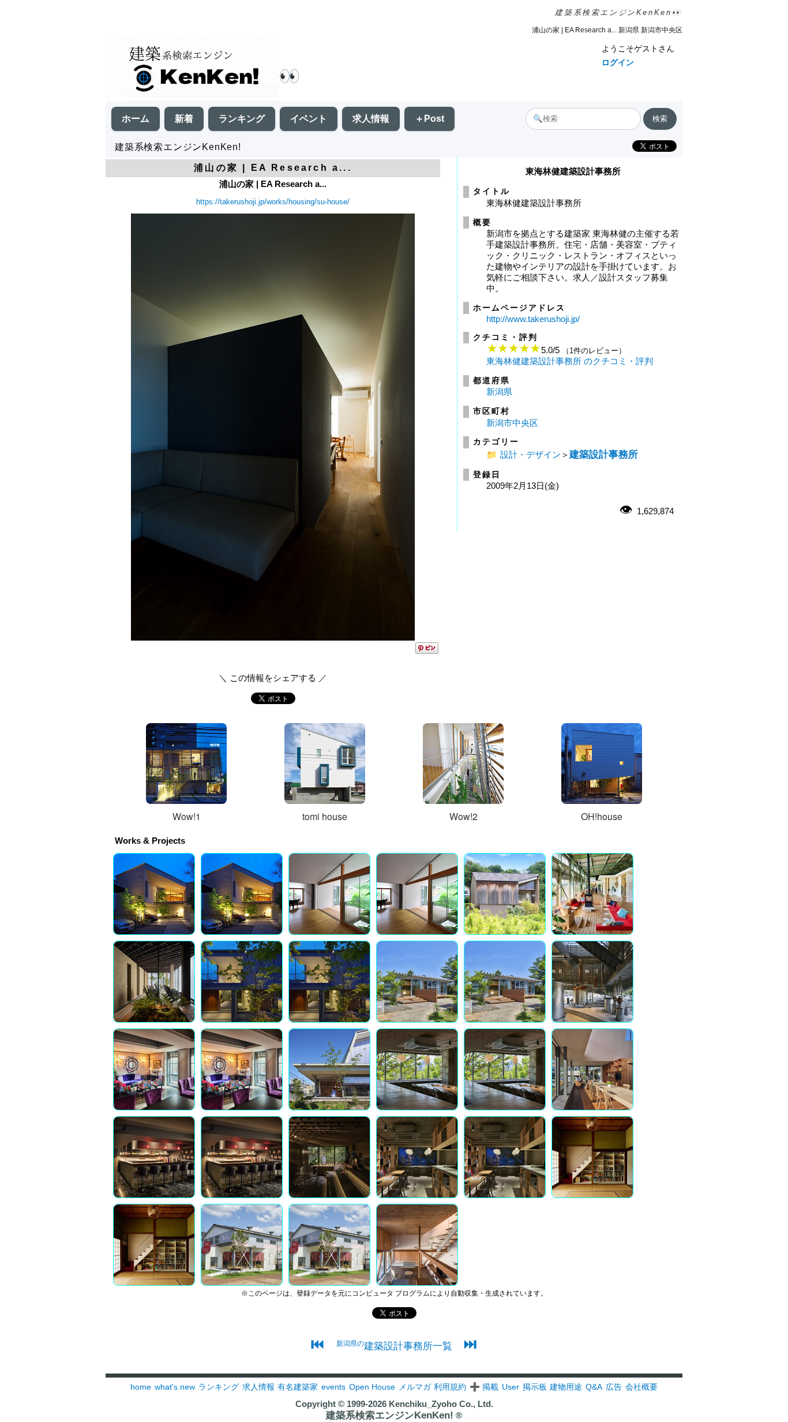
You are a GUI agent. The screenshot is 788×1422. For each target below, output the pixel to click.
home (140, 1386)
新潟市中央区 (512, 423)
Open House (372, 1386)
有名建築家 (297, 1386)
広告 (614, 1386)
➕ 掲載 (484, 1386)
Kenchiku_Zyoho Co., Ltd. (441, 1404)
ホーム (135, 119)
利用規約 (450, 1386)
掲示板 (535, 1386)
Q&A (594, 1386)
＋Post (429, 119)
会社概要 (641, 1386)
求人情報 (370, 119)
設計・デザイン (530, 454)
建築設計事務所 (603, 454)
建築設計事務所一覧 (394, 1346)
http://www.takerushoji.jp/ (533, 319)
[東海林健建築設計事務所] (273, 637)
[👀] (192, 67)
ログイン (618, 62)
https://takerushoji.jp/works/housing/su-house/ (273, 201)
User (510, 1386)
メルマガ (415, 1386)
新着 (184, 119)
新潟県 (499, 391)
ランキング (242, 119)
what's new (175, 1386)
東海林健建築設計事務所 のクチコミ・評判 (569, 361)
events (333, 1386)
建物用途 (566, 1386)
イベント (308, 119)
